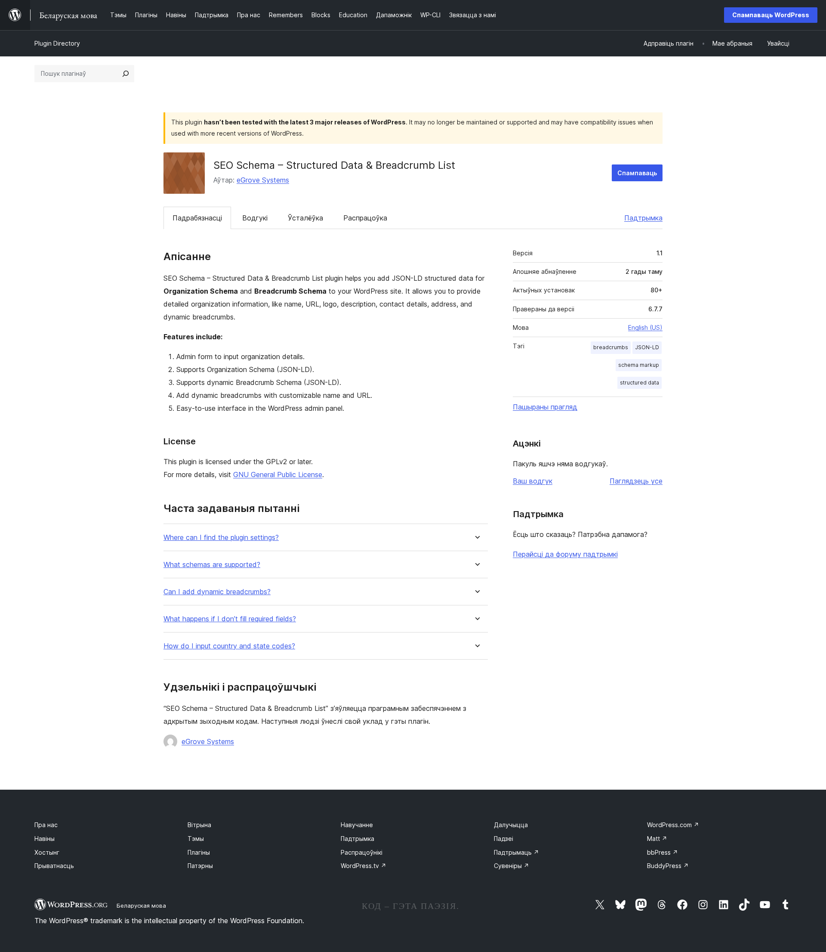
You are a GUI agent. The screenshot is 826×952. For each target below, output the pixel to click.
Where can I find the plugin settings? (221, 537)
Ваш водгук (532, 481)
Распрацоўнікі (361, 852)
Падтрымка (643, 218)
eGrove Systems (263, 180)
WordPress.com (673, 824)
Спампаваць (637, 173)
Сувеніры (511, 865)
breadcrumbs (610, 347)
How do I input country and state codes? (229, 646)
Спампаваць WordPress (770, 15)
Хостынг (46, 852)
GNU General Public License (277, 474)
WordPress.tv (363, 865)
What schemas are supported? (211, 565)
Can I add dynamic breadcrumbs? (217, 592)
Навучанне (357, 824)
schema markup (638, 365)
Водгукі (255, 218)
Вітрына (199, 824)
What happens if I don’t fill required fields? (229, 619)
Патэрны (200, 865)
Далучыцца (511, 824)
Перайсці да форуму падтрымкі (565, 554)
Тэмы (196, 838)
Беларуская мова (141, 905)
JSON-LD (647, 347)
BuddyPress (668, 865)
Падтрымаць (516, 852)
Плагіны (199, 852)
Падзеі (503, 838)
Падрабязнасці (197, 218)
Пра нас (46, 824)
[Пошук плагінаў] (125, 73)
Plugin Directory (57, 43)
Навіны (44, 838)
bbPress (662, 852)
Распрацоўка (365, 218)
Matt (657, 838)
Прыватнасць (54, 865)
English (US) (645, 327)
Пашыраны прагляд (545, 407)
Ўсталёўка (305, 218)
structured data (639, 382)
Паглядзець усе (636, 481)
